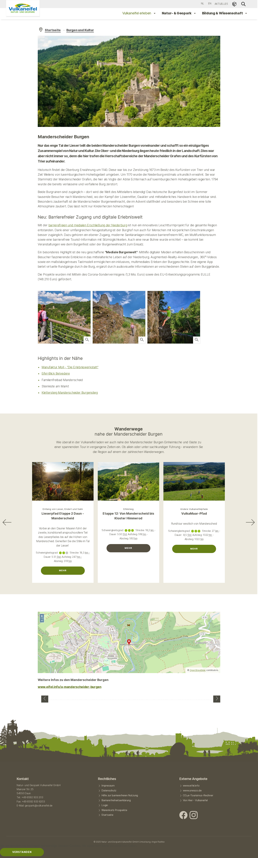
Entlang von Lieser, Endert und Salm (63, 509)
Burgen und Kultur (80, 30)
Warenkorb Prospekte (114, 810)
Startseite (53, 30)
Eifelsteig (128, 509)
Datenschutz (108, 790)
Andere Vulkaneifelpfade (194, 509)
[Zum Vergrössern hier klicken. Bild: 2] (87, 340)
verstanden (22, 851)
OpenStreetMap (198, 670)
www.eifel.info (191, 785)
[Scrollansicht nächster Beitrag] (250, 522)
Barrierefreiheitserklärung (116, 800)
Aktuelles (221, 3)
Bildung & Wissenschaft (222, 13)
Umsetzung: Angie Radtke (151, 841)
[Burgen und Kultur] (44, 699)
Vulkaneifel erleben (137, 13)
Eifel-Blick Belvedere (56, 373)
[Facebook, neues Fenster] (183, 815)
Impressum (107, 785)
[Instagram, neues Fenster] (194, 815)
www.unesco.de (192, 790)
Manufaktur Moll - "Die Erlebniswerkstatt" (70, 367)
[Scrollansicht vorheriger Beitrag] (7, 522)
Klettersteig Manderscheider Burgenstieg (70, 392)
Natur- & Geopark (177, 13)
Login (104, 805)
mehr (63, 570)
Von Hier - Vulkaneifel (195, 800)
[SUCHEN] (243, 3)
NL (202, 3)
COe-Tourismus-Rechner (198, 795)
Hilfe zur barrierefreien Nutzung (119, 795)
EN (209, 3)
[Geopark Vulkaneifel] (23, 8)
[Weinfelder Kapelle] (216, 699)
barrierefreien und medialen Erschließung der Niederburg (87, 225)
